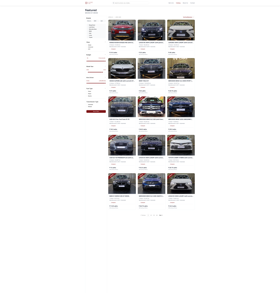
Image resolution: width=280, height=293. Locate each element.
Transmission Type (92, 102)
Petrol (89, 91)
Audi (90, 33)
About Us (185, 3)
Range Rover (92, 25)
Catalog (178, 3)
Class (88, 42)
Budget (88, 55)
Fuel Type (89, 88)
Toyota (90, 37)
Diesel (89, 93)
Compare (113, 49)
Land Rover (91, 27)
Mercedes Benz (93, 29)
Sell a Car (171, 3)
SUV (89, 49)
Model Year (89, 66)
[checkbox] (87, 25)
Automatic (90, 104)
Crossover (90, 47)
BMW (90, 31)
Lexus (90, 35)
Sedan (89, 44)
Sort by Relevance (187, 17)
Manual (90, 106)
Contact (192, 3)
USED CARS (118, 17)
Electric (90, 96)
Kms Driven (90, 77)
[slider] (87, 61)
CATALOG (110, 17)
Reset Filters (96, 111)
